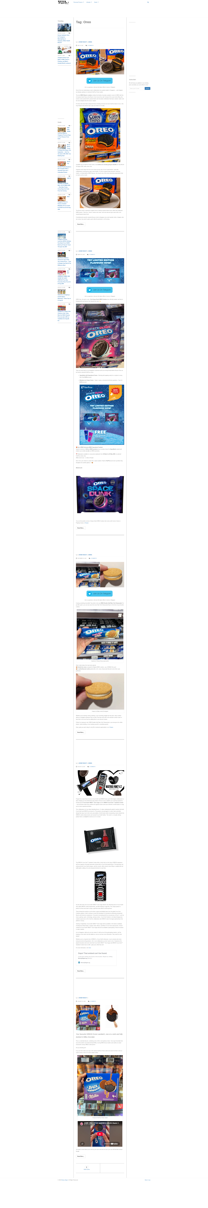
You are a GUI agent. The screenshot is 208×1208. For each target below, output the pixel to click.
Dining (90, 42)
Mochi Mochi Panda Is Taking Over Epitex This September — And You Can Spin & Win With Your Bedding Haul (64, 150)
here (90, 947)
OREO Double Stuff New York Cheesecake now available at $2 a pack (98, 545)
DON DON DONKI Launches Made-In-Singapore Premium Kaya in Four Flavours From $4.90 (64, 133)
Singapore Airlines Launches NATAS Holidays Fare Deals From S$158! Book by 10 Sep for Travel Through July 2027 (64, 243)
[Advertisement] (104, 10)
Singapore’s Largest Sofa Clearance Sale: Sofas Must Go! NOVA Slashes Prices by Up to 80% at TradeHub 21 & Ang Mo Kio (64, 316)
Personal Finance (78, 2)
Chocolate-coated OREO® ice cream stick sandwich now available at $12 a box (100, 988)
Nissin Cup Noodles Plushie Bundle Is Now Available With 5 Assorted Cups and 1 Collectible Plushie (64, 167)
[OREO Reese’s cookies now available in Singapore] (100, 61)
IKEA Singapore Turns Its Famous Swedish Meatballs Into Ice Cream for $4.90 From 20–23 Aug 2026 (64, 203)
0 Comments (91, 45)
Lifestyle (88, 2)
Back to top (147, 1180)
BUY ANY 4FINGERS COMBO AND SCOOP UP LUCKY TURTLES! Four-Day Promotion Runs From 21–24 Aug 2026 (64, 277)
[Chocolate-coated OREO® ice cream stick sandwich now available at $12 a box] (100, 1017)
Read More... (80, 224)
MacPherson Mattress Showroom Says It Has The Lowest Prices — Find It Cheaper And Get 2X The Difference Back (64, 261)
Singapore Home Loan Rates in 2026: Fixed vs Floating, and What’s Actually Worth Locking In (64, 60)
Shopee (86, 522)
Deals (95, 2)
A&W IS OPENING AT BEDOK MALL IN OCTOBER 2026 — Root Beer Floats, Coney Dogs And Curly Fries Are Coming (64, 184)
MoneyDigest (83, 42)
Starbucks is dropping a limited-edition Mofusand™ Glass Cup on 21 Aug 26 (64, 297)
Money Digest (64, 1180)
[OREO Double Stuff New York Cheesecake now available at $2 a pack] (100, 574)
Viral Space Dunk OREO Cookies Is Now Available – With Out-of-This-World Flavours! (99, 241)
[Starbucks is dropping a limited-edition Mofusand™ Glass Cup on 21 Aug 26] (62, 291)
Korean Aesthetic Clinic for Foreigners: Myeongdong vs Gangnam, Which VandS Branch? (64, 39)
